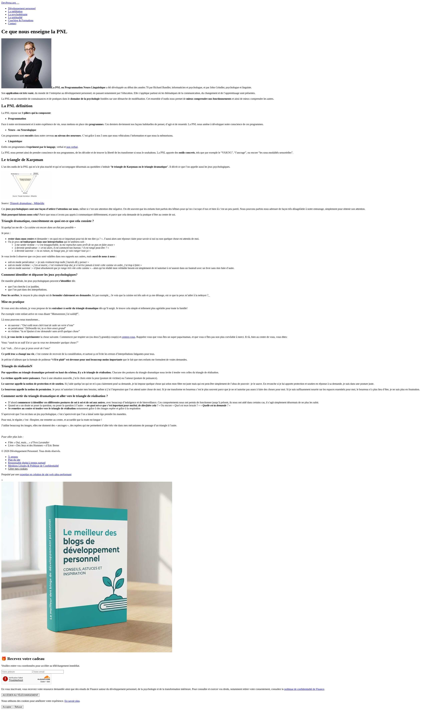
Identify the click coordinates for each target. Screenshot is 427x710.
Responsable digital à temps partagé (27, 462)
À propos (13, 456)
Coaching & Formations (20, 20)
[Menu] (18, 3)
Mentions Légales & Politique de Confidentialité (33, 465)
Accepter (7, 707)
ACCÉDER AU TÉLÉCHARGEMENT (20, 695)
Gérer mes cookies (18, 468)
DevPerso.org (9, 2)
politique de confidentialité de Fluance (304, 689)
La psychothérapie (17, 14)
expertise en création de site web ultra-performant (45, 474)
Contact (12, 23)
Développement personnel (22, 8)
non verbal (72, 147)
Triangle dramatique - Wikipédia (27, 203)
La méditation (15, 11)
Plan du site (14, 459)
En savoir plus (72, 701)
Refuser (18, 707)
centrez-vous (128, 337)
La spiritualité (15, 17)
